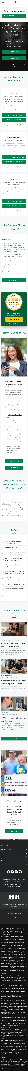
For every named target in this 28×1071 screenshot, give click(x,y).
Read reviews (14, 319)
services (9, 249)
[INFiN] (14, 897)
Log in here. (21, 125)
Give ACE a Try (14, 280)
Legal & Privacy (16, 879)
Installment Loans (6, 849)
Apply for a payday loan (14, 115)
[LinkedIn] (16, 871)
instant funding (16, 392)
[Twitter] (12, 871)
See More (14, 738)
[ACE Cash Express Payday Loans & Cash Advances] (15, 2)
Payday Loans (4, 845)
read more (15, 824)
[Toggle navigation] (3, 2)
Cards (2, 856)
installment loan (10, 143)
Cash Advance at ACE (14, 206)
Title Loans (4, 853)
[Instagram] (20, 871)
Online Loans (5, 6)
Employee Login (7, 879)
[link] (14, 639)
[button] (14, 542)
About (2, 860)
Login (2, 864)
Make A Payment (16, 6)
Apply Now (14, 52)
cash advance (8, 187)
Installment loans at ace (14, 162)
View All (14, 831)
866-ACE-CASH (16, 914)
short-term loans (7, 508)
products (21, 247)
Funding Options (14, 461)
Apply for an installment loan (14, 157)
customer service (12, 251)
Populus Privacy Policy (17, 881)
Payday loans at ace (14, 120)
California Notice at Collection (11, 884)
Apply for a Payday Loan (14, 201)
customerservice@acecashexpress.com (9, 1065)
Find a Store (14, 58)
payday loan (8, 99)
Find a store (14, 323)
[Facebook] (8, 871)
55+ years (10, 245)
